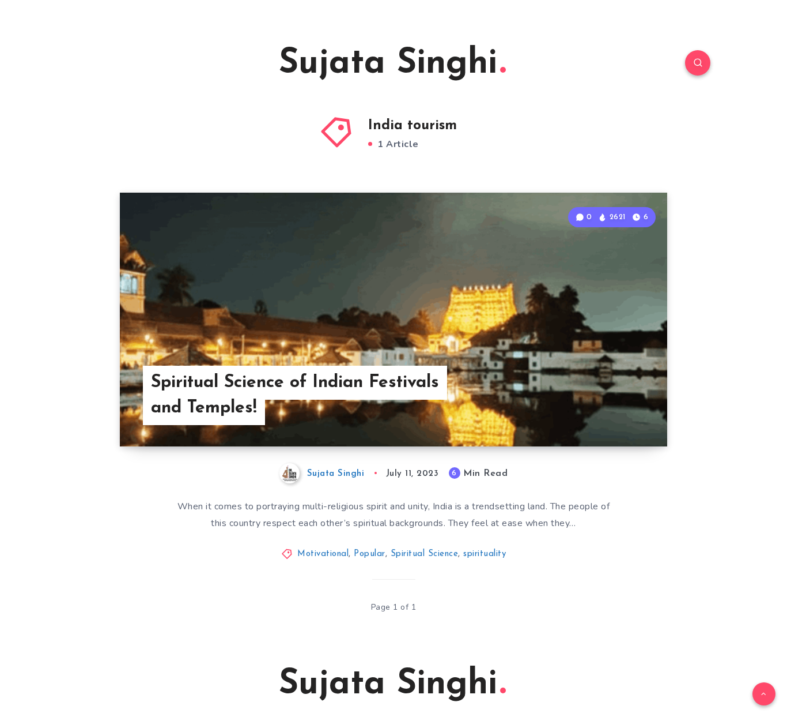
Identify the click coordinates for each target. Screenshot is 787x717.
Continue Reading (613, 412)
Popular (369, 554)
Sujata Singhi (388, 64)
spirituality (484, 554)
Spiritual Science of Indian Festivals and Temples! (295, 395)
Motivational (323, 554)
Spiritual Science (425, 554)
